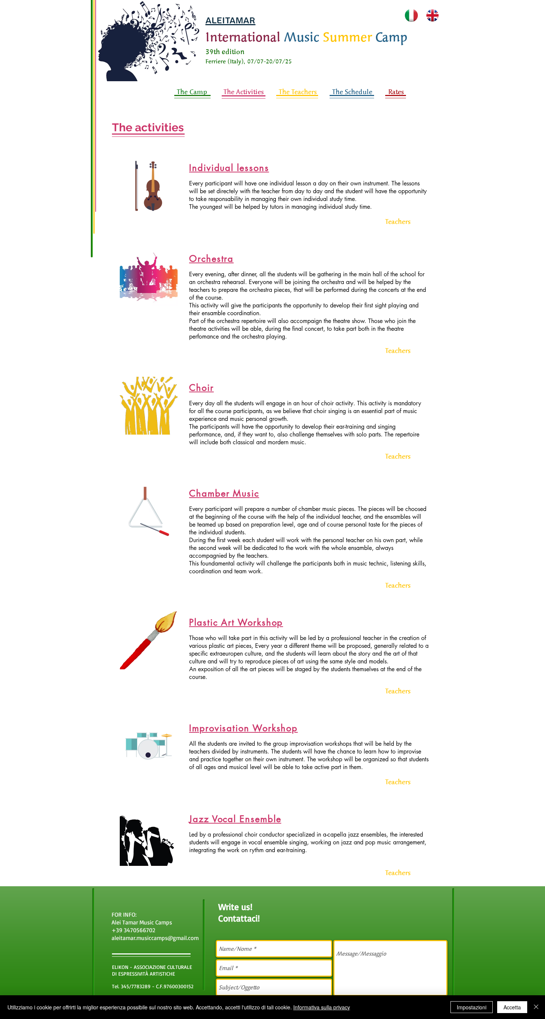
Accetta (512, 1007)
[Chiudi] (536, 1007)
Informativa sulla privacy (321, 1007)
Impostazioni (471, 1007)
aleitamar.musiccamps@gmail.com (155, 937)
